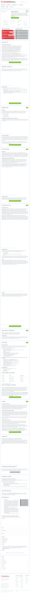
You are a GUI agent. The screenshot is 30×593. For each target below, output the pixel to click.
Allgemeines (3, 559)
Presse (26, 578)
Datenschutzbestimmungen (6, 548)
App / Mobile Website (15, 563)
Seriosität (3, 544)
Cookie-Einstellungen (21, 590)
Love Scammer (16, 59)
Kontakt (26, 577)
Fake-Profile (12, 59)
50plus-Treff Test (3, 558)
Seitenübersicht (17, 590)
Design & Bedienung (15, 561)
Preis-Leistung (3, 542)
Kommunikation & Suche (5, 539)
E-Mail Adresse (3, 530)
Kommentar (3, 518)
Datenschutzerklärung (26, 590)
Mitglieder (3, 536)
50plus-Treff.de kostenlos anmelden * (15, 62)
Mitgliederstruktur (15, 560)
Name (2, 527)
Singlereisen (10, 50)
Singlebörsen (17, 577)
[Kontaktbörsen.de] (10, 2)
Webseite (3, 533)
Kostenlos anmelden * (15, 17)
